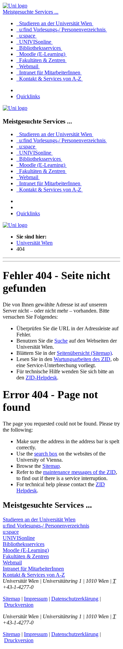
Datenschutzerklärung (74, 599)
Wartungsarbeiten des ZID (82, 359)
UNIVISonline (34, 42)
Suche (61, 341)
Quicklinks (28, 96)
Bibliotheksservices (39, 48)
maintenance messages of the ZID (79, 472)
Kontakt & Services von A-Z (49, 79)
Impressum (35, 599)
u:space (26, 36)
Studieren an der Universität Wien (54, 23)
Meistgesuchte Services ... (30, 12)
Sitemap (51, 466)
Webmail (28, 66)
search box (45, 454)
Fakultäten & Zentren (41, 60)
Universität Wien (34, 243)
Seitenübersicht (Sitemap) (84, 353)
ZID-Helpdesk (41, 377)
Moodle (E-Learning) (41, 54)
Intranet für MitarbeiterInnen (49, 72)
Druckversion (18, 605)
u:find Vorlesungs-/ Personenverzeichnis (61, 29)
